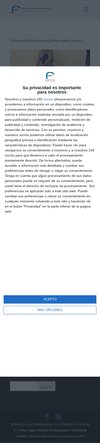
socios (48, 99)
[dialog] (50, 221)
